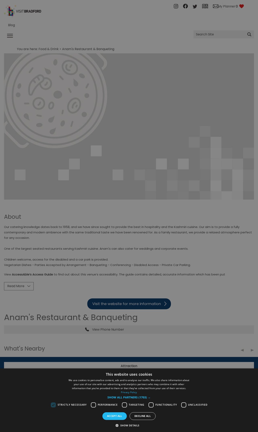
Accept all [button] (114, 416)
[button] (129, 397)
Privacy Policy (129, 392)
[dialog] (129, 400)
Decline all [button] (142, 416)
